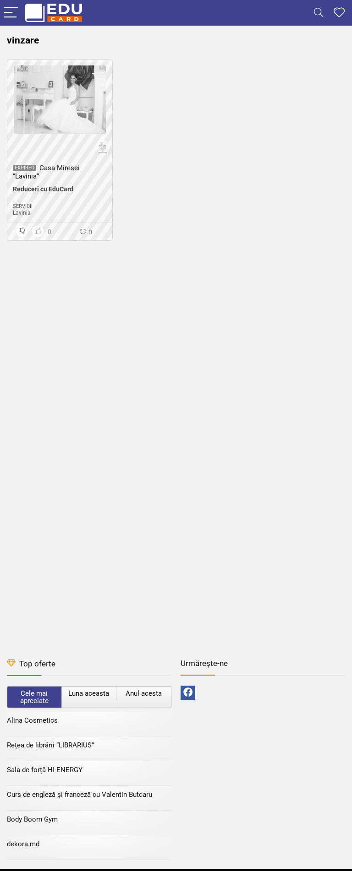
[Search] (319, 13)
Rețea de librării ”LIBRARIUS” (50, 745)
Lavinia (22, 213)
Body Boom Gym (32, 819)
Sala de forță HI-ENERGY (44, 770)
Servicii (23, 206)
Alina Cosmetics (32, 720)
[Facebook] (188, 693)
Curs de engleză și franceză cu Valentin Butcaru (79, 794)
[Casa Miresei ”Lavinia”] (60, 99)
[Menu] (11, 13)
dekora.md (23, 844)
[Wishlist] (339, 13)
